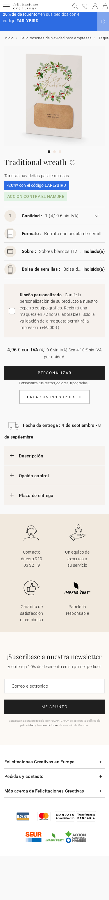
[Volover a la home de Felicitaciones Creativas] (25, 9)
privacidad (27, 725)
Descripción (31, 456)
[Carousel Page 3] (60, 151)
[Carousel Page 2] (54, 151)
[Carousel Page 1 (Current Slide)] (49, 151)
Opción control (34, 475)
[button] (103, 21)
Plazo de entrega (36, 495)
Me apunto (55, 706)
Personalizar (55, 373)
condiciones (50, 725)
